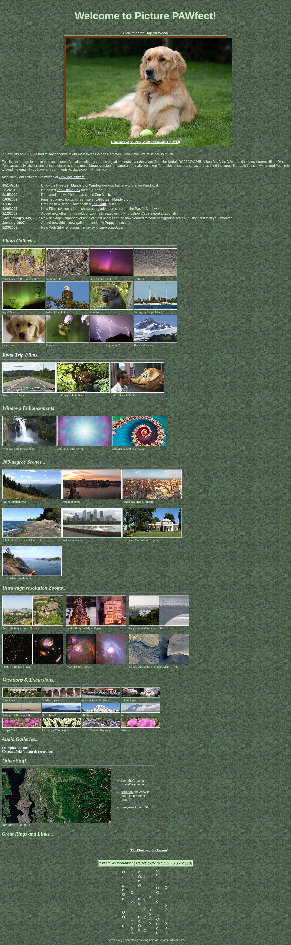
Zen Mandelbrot (117, 199)
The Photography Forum (148, 850)
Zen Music (103, 195)
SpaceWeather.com (133, 784)
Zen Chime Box (68, 190)
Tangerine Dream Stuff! (137, 807)
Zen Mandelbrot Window (82, 185)
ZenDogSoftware (72, 177)
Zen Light (99, 204)
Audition (127, 792)
